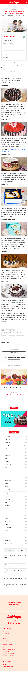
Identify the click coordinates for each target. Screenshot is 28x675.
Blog (4, 637)
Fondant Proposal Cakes (10, 52)
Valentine (16, 530)
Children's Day (16, 464)
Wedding (16, 533)
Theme (16, 524)
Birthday (16, 448)
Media (4, 638)
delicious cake (19, 332)
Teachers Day (16, 521)
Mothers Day (16, 505)
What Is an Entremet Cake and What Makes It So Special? (15, 556)
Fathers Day (16, 483)
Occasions (16, 511)
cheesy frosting (10, 330)
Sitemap (5, 657)
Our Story (5, 631)
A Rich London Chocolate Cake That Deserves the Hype (15, 564)
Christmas (16, 467)
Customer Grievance (8, 655)
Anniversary (16, 436)
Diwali (16, 477)
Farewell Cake (16, 480)
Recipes (16, 518)
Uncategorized (16, 527)
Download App (7, 668)
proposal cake (12, 335)
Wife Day (16, 537)
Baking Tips (16, 442)
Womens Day (16, 540)
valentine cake (20, 335)
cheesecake (16, 461)
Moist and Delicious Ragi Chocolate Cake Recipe (15, 578)
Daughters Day (16, 470)
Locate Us (5, 635)
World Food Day (16, 543)
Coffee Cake (7, 55)
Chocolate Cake (8, 40)
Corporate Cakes (7, 664)
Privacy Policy (6, 651)
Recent (9, 550)
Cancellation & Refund (9, 649)
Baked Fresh (16, 439)
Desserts (16, 474)
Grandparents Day (16, 493)
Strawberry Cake (8, 43)
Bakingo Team (10, 15)
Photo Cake (7, 49)
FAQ (4, 647)
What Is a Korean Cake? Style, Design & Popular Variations (15, 585)
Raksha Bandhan (16, 515)
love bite (4, 335)
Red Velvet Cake (8, 46)
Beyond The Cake (16, 445)
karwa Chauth (16, 499)
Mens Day (16, 502)
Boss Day (16, 452)
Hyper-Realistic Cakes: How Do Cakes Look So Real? (14, 571)
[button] (2, 382)
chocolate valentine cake (7, 332)
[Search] (26, 2)
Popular (20, 550)
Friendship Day (16, 489)
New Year (16, 508)
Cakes (16, 458)
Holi (16, 496)
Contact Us (6, 633)
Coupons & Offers (8, 666)
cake (3, 330)
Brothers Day (16, 455)
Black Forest (7, 58)
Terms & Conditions (8, 653)
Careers (5, 640)
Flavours (16, 486)
